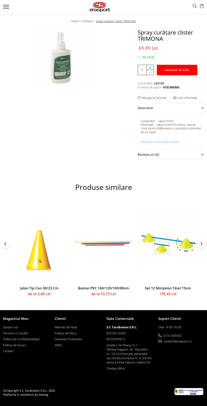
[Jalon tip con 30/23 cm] (39, 243)
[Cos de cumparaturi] (202, 6)
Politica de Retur (66, 333)
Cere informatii (186, 98)
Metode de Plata (66, 327)
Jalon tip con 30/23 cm (39, 288)
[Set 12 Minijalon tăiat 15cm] (168, 243)
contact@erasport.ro (177, 341)
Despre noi (10, 327)
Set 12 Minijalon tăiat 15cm (168, 288)
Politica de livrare (14, 345)
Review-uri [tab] (148, 154)
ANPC (58, 345)
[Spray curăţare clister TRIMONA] (64, 58)
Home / (76, 21)
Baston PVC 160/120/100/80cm (103, 288)
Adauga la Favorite (154, 98)
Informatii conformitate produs (160, 142)
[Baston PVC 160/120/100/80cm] (103, 243)
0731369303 (172, 336)
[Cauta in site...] (195, 6)
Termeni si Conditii (15, 333)
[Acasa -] (103, 7)
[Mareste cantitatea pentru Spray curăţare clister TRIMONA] (150, 67)
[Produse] (6, 8)
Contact (8, 351)
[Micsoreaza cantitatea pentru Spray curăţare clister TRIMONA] (150, 72)
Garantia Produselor (68, 339)
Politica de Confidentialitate (21, 339)
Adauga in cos (177, 70)
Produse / (88, 21)
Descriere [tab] (145, 108)
